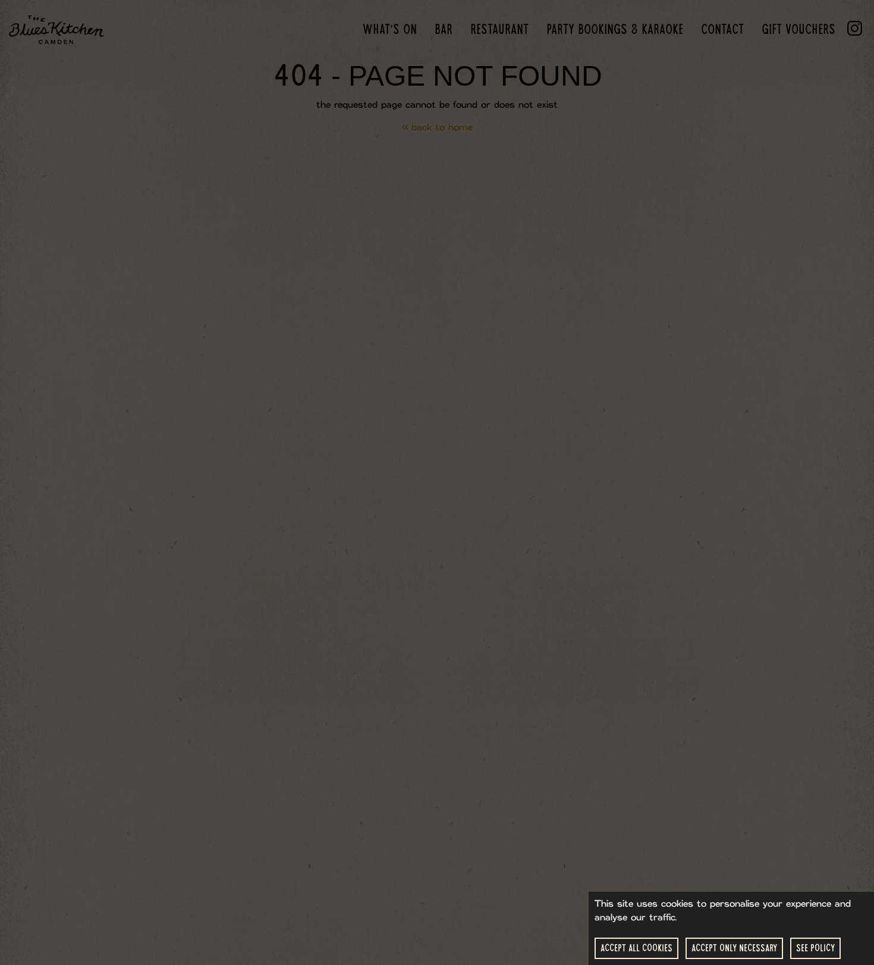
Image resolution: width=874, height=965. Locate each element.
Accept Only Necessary (734, 948)
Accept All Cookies (636, 948)
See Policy (815, 948)
